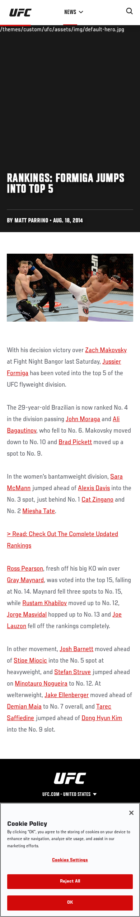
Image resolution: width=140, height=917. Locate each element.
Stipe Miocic (30, 660)
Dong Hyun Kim (101, 718)
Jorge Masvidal (27, 614)
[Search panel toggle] (129, 11)
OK (70, 902)
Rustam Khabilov (44, 603)
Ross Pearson (25, 568)
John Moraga (83, 419)
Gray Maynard (25, 580)
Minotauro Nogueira (41, 683)
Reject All (70, 881)
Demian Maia (24, 706)
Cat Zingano (97, 499)
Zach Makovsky (106, 350)
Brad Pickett (75, 442)
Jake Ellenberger (67, 695)
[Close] (131, 813)
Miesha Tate (38, 511)
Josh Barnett (76, 649)
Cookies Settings (70, 860)
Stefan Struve (72, 672)
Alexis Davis (94, 488)
